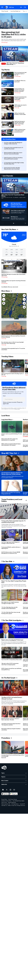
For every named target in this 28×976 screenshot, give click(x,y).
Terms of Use (21, 408)
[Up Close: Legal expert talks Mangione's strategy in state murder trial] (11, 535)
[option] (6, 11)
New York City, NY (13, 246)
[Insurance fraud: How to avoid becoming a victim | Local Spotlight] (12, 747)
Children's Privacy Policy (6, 800)
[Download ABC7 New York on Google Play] (13, 794)
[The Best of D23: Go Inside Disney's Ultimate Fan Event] (14, 688)
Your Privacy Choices (12, 799)
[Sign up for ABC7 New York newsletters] (14, 789)
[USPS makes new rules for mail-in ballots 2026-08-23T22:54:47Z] (7, 107)
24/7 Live (11, 7)
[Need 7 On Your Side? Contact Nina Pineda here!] (14, 571)
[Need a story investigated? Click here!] (14, 630)
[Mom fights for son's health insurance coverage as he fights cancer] (11, 595)
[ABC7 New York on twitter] (6, 789)
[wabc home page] (4, 767)
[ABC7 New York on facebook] (3, 789)
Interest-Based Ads (12, 802)
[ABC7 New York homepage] (6, 7)
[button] (2, 7)
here (20, 393)
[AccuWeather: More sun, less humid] (7, 83)
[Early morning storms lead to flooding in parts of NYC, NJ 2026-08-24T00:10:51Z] (7, 75)
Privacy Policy (17, 409)
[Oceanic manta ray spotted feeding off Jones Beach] (11, 427)
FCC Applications (15, 803)
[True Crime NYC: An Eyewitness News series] (11, 652)
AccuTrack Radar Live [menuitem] (15, 11)
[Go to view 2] (14, 223)
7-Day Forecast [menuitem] (4, 11)
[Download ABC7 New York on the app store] (5, 794)
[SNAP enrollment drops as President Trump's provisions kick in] (7, 132)
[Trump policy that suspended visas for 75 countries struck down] (14, 511)
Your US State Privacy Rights (18, 800)
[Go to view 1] (13, 223)
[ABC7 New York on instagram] (10, 789)
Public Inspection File (5, 803)
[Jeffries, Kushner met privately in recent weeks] (7, 116)
